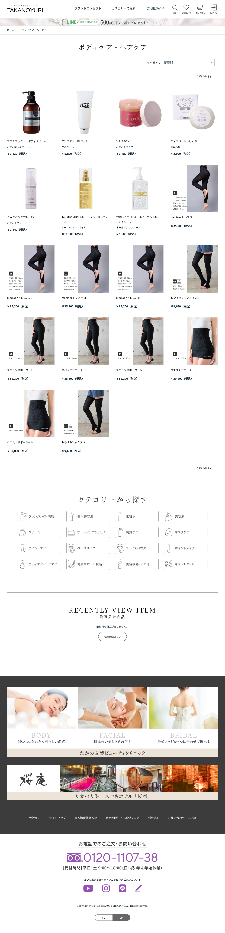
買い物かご (200, 12)
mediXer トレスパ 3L (19, 298)
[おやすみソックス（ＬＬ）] (85, 413)
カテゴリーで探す (124, 8)
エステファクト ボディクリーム (26, 141)
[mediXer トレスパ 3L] (30, 269)
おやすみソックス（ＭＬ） (186, 298)
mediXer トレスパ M (128, 298)
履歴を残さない (112, 636)
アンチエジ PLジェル (75, 141)
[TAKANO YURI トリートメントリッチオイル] (85, 188)
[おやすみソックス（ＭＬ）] (194, 269)
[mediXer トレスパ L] (194, 188)
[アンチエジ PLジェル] (85, 112)
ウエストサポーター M (20, 442)
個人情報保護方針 (86, 818)
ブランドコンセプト (87, 8)
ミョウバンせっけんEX (184, 141)
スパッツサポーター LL (20, 370)
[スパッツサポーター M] (139, 341)
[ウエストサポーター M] (30, 413)
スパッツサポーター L (74, 370)
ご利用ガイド (155, 8)
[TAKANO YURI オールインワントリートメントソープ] (139, 188)
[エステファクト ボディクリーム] (30, 112)
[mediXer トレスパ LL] (85, 269)
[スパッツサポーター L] (85, 341)
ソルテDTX (122, 141)
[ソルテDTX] (139, 112)
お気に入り (186, 12)
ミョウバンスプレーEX (20, 217)
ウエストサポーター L (183, 370)
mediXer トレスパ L (182, 217)
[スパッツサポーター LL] (30, 341)
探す (175, 12)
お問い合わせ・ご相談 (182, 818)
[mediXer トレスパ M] (139, 269)
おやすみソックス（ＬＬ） (77, 442)
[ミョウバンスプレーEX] (30, 188)
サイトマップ (57, 818)
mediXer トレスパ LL (74, 298)
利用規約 (153, 818)
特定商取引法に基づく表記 (122, 818)
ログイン (214, 12)
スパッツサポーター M (129, 370)
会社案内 (34, 818)
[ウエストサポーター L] (194, 341)
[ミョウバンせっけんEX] (194, 112)
